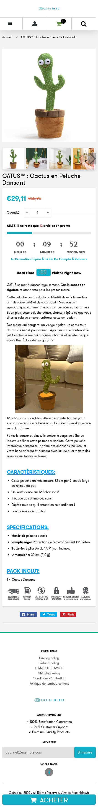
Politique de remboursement (49, 683)
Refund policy (49, 663)
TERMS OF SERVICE (49, 668)
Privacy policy (49, 658)
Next (92, 158)
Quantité (13, 212)
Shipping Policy (49, 673)
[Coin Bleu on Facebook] (49, 772)
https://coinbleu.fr (76, 793)
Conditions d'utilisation (49, 678)
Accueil (7, 37)
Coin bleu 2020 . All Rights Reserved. (34, 793)
